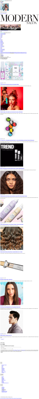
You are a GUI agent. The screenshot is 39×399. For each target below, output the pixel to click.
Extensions (1, 41)
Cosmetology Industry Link (23, 52)
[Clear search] (8, 56)
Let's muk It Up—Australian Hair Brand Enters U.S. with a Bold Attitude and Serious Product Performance (17, 140)
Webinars (6, 0)
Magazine (5, 52)
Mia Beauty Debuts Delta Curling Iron (6, 279)
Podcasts (19, 52)
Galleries (1, 44)
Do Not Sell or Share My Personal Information (16, 398)
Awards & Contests (2, 33)
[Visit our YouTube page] (2, 1)
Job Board (3, 390)
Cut (0, 38)
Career (2, 365)
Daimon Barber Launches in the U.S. (6, 335)
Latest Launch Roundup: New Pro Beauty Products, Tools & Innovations (11, 224)
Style (1, 47)
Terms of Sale (8, 398)
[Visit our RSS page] (3, 1)
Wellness (1, 50)
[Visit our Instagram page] (1, 1)
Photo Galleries (12, 52)
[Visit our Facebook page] (0, 1)
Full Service (1, 42)
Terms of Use (5, 398)
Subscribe (1, 13)
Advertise (3, 388)
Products (7, 52)
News (3, 52)
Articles (1, 52)
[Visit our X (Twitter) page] (1, 344)
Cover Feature (3, 0)
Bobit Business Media (4, 391)
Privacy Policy (2, 398)
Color (1, 36)
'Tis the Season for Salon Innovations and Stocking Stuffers (9, 84)
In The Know (2, 46)
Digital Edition (5, 13)
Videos (15, 52)
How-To (17, 52)
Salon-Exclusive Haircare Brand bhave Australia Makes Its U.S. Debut (11, 251)
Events (1, 39)
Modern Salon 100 (9, 0)
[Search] (7, 56)
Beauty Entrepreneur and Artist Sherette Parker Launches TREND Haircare (12, 168)
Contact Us (3, 387)
